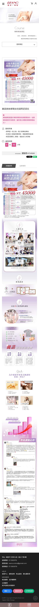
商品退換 (19, 574)
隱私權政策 (26, 574)
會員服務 (5, 580)
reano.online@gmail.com (18, 563)
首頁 (18, 36)
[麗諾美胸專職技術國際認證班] (19, 81)
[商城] (32, 3)
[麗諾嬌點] (13, 4)
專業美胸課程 (31, 36)
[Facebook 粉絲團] (10, 605)
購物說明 (12, 574)
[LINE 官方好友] (29, 605)
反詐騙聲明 (12, 580)
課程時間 (8, 141)
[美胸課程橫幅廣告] (19, 15)
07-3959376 (13, 566)
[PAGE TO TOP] (35, 598)
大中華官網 (29, 591)
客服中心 (5, 574)
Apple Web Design (8, 600)
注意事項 (22, 166)
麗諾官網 (18, 591)
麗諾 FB (7, 591)
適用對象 (8, 129)
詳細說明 (9, 166)
